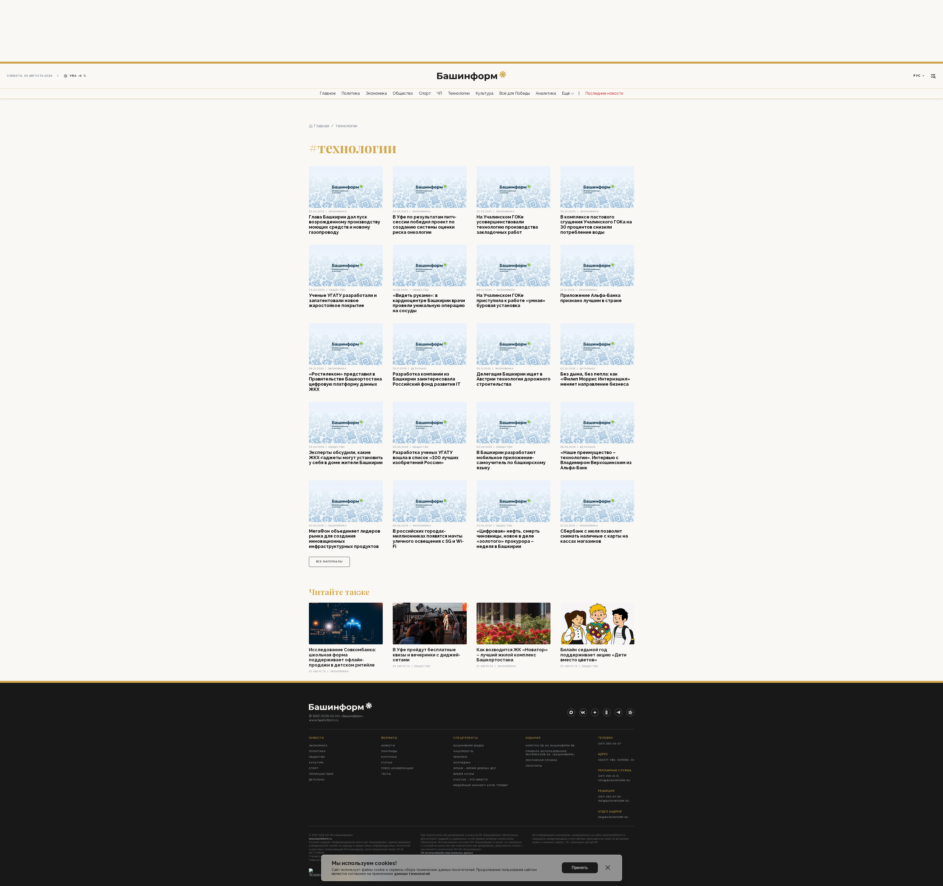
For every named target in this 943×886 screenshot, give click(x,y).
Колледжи (462, 762)
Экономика (376, 93)
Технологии (459, 93)
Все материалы (329, 561)
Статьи (386, 762)
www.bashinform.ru (320, 838)
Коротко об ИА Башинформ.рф (550, 745)
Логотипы (534, 765)
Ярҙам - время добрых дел (474, 768)
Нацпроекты (463, 751)
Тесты (386, 774)
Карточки (389, 757)
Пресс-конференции (397, 768)
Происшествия (321, 774)
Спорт (425, 93)
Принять (580, 867)
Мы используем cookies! (364, 863)
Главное (328, 93)
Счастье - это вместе (470, 779)
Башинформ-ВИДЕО (468, 745)
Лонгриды (389, 751)
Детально (316, 779)
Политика (350, 93)
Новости (388, 745)
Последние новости (604, 93)
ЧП (439, 93)
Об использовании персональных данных (447, 852)
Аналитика (546, 93)
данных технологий (412, 874)
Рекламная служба (541, 760)
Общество (403, 93)
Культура (484, 93)
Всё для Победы (514, 93)
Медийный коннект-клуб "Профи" (481, 785)
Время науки (463, 774)
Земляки (460, 757)
